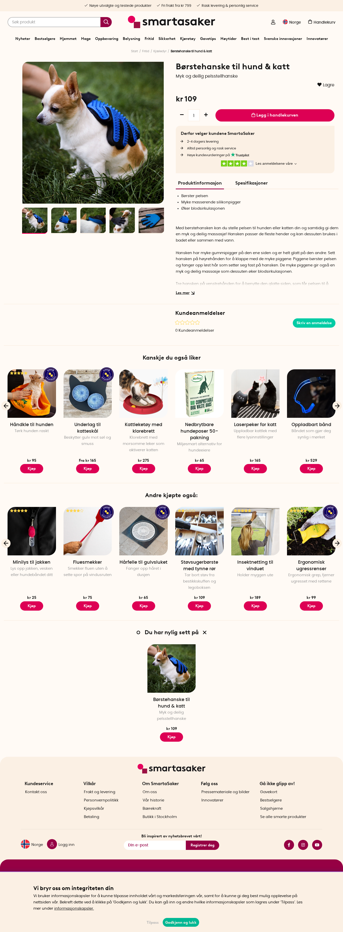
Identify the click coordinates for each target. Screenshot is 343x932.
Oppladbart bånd (311, 425)
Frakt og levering (99, 792)
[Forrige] (29, 197)
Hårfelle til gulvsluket (143, 562)
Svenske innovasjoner (283, 38)
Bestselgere (45, 38)
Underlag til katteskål (87, 428)
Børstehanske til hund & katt (171, 703)
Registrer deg (202, 845)
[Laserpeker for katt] (255, 393)
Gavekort (268, 792)
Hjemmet (68, 38)
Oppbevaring (106, 38)
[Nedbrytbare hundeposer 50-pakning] (199, 393)
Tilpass (153, 922)
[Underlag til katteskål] (88, 393)
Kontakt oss (36, 792)
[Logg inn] (273, 22)
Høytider (228, 38)
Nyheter (22, 38)
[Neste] (157, 197)
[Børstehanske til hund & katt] (171, 668)
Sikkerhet (167, 38)
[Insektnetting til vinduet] (255, 531)
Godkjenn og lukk (181, 922)
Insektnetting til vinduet (255, 565)
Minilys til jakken (31, 562)
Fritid (149, 38)
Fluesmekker (87, 562)
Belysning (131, 38)
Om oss (150, 792)
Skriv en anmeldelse (314, 323)
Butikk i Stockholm (160, 817)
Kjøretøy (188, 38)
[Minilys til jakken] (32, 531)
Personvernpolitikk (101, 800)
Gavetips (208, 38)
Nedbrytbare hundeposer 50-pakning (199, 431)
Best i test (250, 38)
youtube (315, 845)
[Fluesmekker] (88, 531)
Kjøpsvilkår (94, 808)
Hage (86, 38)
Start (134, 51)
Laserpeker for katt (255, 425)
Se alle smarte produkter (283, 817)
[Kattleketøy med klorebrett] (143, 393)
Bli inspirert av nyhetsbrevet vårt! (171, 836)
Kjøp (32, 468)
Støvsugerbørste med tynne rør (199, 565)
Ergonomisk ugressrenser (311, 565)
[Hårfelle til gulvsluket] (143, 531)
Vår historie (153, 800)
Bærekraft (152, 808)
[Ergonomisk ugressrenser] (311, 531)
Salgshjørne (271, 808)
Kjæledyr (159, 51)
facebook (287, 845)
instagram (301, 845)
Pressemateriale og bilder (225, 792)
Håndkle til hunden (31, 425)
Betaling (91, 817)
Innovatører (317, 38)
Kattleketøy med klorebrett (143, 428)
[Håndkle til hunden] (32, 393)
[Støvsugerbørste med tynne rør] (199, 531)
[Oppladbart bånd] (311, 393)
